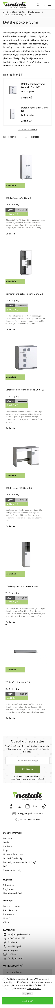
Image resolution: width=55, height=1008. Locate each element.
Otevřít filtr (9, 137)
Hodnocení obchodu (13, 854)
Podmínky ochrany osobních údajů (19, 862)
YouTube (35, 806)
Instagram (27, 806)
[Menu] (50, 5)
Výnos (6, 922)
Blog (5, 850)
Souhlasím (27, 1000)
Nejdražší (34, 136)
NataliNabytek (19, 806)
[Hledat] (38, 4)
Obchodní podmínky (12, 858)
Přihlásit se (27, 769)
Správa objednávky (12, 870)
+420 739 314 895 (30, 819)
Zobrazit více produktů (27, 129)
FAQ (5, 866)
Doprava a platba (11, 906)
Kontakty (7, 838)
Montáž (6, 918)
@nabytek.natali (44, 806)
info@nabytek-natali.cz (30, 813)
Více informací (34, 988)
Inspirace (7, 846)
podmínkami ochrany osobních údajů (27, 779)
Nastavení (27, 994)
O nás (6, 842)
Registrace (8, 889)
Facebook (11, 806)
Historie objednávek (12, 893)
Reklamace (8, 914)
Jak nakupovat (10, 910)
